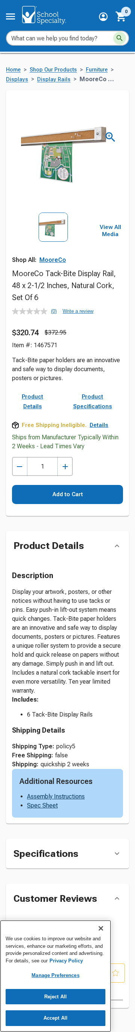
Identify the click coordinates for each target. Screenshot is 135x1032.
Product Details (32, 401)
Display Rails (53, 79)
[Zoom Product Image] (110, 137)
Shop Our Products (53, 70)
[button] (103, 17)
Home (13, 70)
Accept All (56, 1018)
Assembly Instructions (56, 796)
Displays (17, 79)
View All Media (110, 231)
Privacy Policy (66, 961)
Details (99, 425)
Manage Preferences (55, 975)
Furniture (97, 70)
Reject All (55, 996)
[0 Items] (121, 16)
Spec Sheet (42, 805)
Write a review (78, 311)
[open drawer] (11, 16)
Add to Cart (67, 494)
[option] (53, 238)
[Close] (101, 928)
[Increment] (65, 466)
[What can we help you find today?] (119, 38)
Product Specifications (92, 401)
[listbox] (53, 238)
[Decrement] (19, 466)
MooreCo (52, 259)
